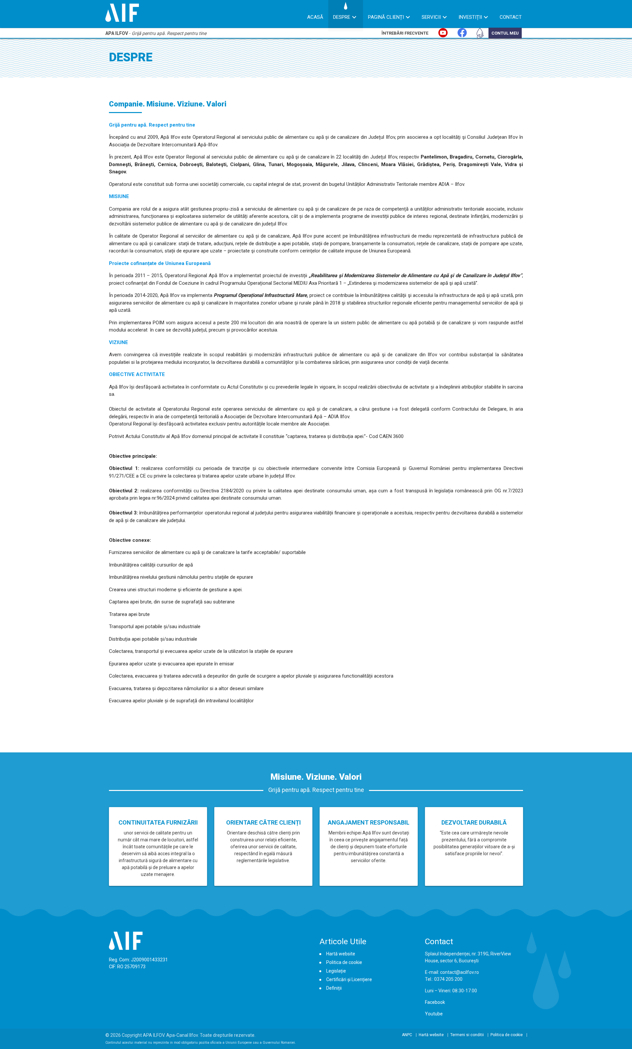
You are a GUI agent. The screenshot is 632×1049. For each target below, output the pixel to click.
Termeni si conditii (467, 1035)
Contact (511, 17)
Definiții (334, 988)
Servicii (431, 17)
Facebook (435, 1002)
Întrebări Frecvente (405, 33)
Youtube (434, 1013)
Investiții (470, 17)
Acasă (315, 17)
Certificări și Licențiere (349, 979)
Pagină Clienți (386, 17)
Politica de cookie (344, 962)
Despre (341, 17)
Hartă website (340, 953)
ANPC (407, 1035)
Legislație (336, 971)
